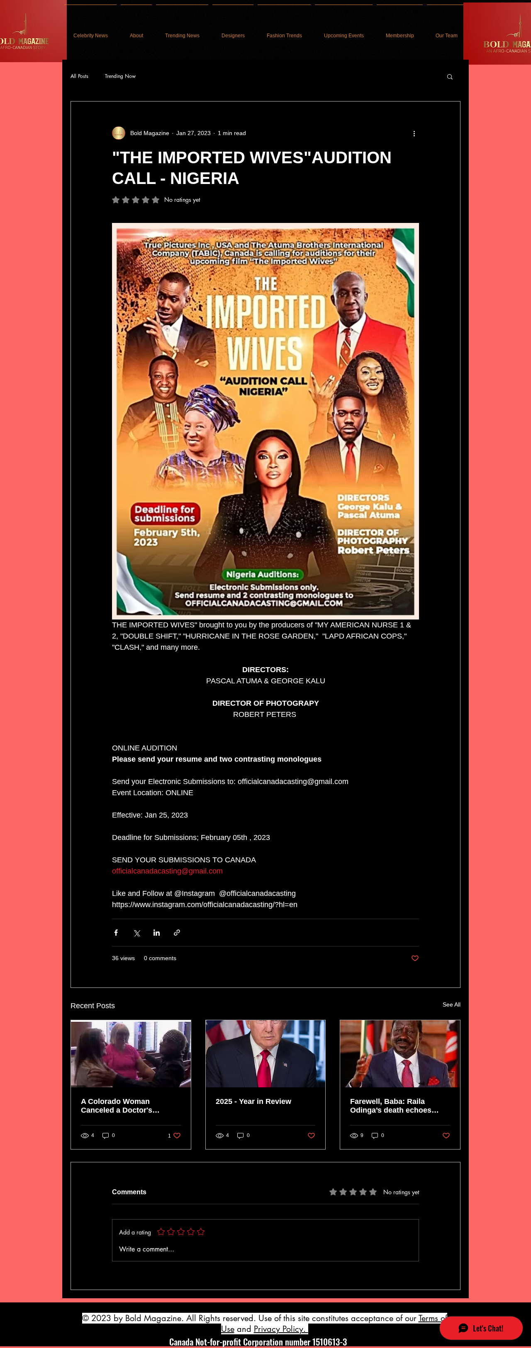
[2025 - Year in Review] (266, 1053)
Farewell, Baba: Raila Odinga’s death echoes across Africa (390, 1106)
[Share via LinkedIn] (157, 933)
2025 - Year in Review (253, 1101)
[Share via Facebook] (116, 933)
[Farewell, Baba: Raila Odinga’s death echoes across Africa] (400, 1053)
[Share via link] (177, 933)
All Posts (79, 76)
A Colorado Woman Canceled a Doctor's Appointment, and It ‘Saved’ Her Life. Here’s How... (130, 1106)
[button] (450, 76)
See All (451, 1004)
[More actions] (414, 133)
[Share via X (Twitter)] (136, 933)
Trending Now (120, 76)
